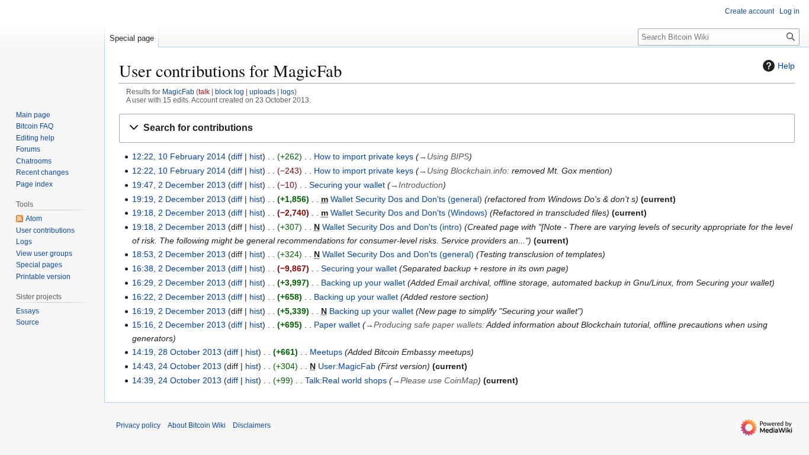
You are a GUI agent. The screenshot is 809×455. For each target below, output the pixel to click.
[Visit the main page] (52, 47)
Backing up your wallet (363, 282)
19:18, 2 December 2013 (179, 212)
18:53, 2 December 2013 (179, 254)
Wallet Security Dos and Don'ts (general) (406, 199)
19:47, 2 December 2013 (179, 185)
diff (236, 156)
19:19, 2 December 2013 (179, 199)
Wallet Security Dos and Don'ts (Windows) (408, 212)
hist (255, 156)
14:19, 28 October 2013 (176, 352)
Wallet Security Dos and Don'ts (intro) (392, 227)
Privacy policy (138, 425)
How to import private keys (363, 156)
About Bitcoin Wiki (197, 425)
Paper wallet (337, 324)
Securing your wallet (347, 185)
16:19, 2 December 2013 (179, 311)
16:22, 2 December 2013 (179, 297)
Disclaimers (252, 425)
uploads (262, 91)
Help (786, 66)
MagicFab (178, 91)
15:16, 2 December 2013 (179, 324)
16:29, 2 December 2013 (179, 282)
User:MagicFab (346, 366)
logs (287, 91)
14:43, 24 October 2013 (176, 366)
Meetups (326, 352)
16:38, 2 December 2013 (179, 268)
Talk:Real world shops (346, 380)
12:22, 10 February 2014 (179, 156)
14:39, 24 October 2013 (176, 380)
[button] (457, 128)
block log (229, 91)
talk (204, 91)
